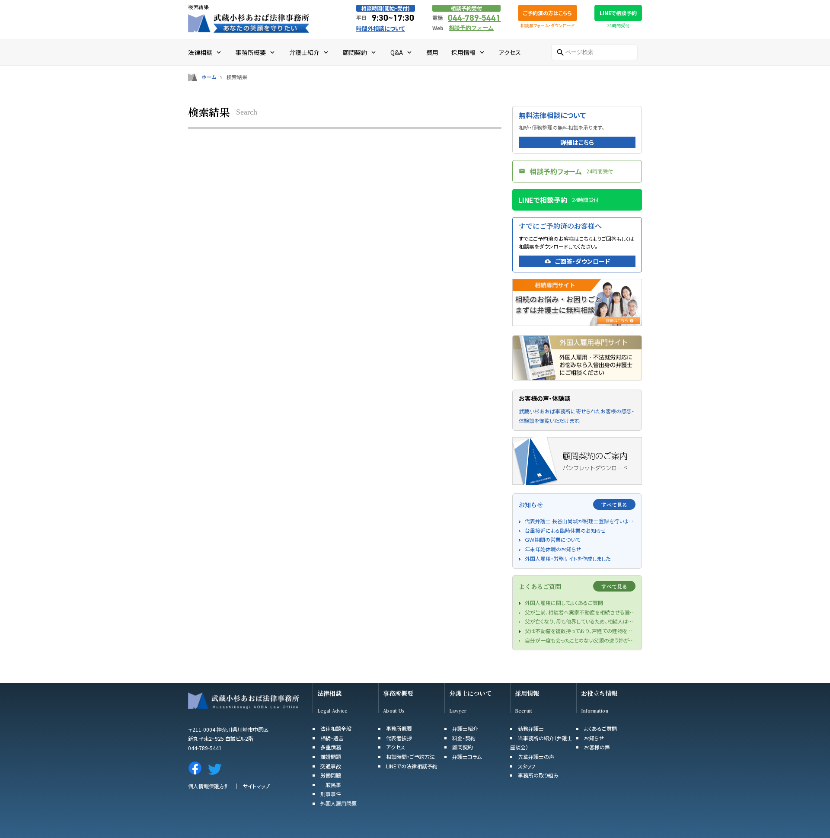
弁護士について (470, 693)
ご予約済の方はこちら (547, 12)
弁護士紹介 (465, 728)
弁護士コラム (467, 756)
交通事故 (330, 766)
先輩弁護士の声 (536, 756)
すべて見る (614, 504)
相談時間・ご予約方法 (410, 756)
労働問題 (330, 775)
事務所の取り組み (538, 775)
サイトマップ (256, 786)
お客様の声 (597, 747)
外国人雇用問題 (338, 803)
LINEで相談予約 (618, 12)
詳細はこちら (577, 142)
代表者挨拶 (399, 738)
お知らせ (594, 738)
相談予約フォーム (471, 28)
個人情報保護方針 (209, 786)
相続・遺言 (332, 738)
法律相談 (329, 693)
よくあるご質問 (600, 728)
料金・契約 (464, 738)
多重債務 (330, 747)
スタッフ (526, 766)
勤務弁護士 (531, 728)
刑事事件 (330, 793)
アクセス (395, 747)
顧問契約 (462, 747)
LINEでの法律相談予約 (411, 766)
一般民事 (330, 784)
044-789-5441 (474, 17)
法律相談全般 (335, 728)
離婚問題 (330, 756)
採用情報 (527, 693)
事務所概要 (398, 693)
